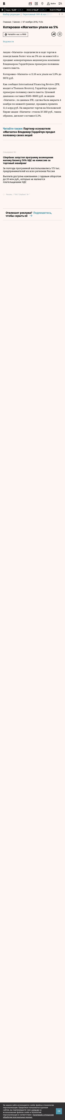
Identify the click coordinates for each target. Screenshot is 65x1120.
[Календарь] (30, 3)
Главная (7, 22)
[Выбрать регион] (42, 3)
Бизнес (17, 22)
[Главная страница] (4, 3)
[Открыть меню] (60, 3)
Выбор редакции (11, 14)
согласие (35, 1110)
